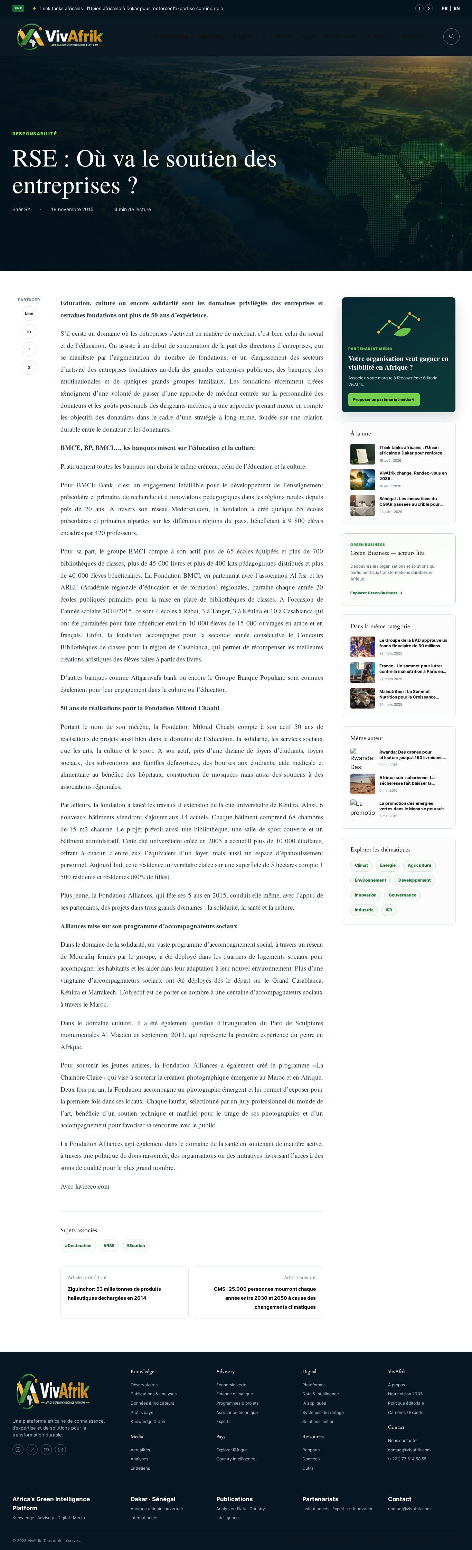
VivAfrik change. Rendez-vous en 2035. (81, 8)
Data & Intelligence (320, 1393)
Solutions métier (317, 1421)
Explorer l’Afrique (232, 1449)
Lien (29, 313)
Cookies (452, 1540)
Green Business (301, 1540)
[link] (17, 1449)
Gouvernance (402, 895)
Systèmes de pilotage (323, 1412)
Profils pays (142, 1412)
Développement (414, 880)
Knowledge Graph (148, 1421)
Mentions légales (340, 1540)
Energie (388, 865)
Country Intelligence (235, 1458)
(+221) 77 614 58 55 (407, 1458)
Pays (308, 36)
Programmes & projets (237, 1403)
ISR (389, 909)
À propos (380, 36)
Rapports (311, 1449)
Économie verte (231, 1384)
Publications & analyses (154, 1393)
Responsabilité (34, 133)
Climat (361, 865)
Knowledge (171, 36)
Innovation (366, 895)
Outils (307, 1468)
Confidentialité (378, 1540)
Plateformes (313, 1384)
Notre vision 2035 (405, 1393)
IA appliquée (314, 1403)
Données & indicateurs (152, 1403)
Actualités (140, 1449)
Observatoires (144, 1384)
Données (311, 1458)
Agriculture (419, 865)
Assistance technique (237, 1412)
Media (283, 36)
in (29, 331)
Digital (242, 36)
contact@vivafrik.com (409, 1449)
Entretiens (140, 1468)
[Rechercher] (451, 36)
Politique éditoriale (406, 1403)
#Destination (78, 1245)
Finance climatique (234, 1393)
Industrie (364, 909)
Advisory (211, 36)
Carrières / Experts (405, 1412)
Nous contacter (403, 1440)
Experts (223, 1421)
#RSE (109, 1245)
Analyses (139, 1458)
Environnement (370, 880)
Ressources (341, 36)
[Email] (60, 1449)
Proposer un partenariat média (384, 399)
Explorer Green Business (376, 593)
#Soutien (135, 1245)
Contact (413, 36)
